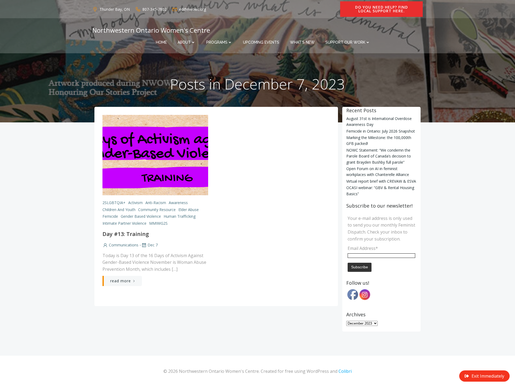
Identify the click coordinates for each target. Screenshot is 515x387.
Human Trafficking (180, 216)
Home (161, 42)
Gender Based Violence (141, 216)
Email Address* (363, 248)
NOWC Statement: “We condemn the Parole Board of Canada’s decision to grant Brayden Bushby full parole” (378, 156)
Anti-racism (155, 202)
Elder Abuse (188, 209)
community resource (157, 209)
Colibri (345, 371)
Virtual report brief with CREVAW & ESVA (381, 181)
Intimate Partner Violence (124, 223)
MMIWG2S (158, 223)
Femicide (110, 216)
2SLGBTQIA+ (114, 202)
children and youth (118, 209)
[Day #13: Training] (155, 154)
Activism (135, 202)
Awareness (178, 202)
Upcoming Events (261, 42)
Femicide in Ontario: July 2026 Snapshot (380, 131)
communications (123, 244)
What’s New (302, 42)
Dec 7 (153, 244)
